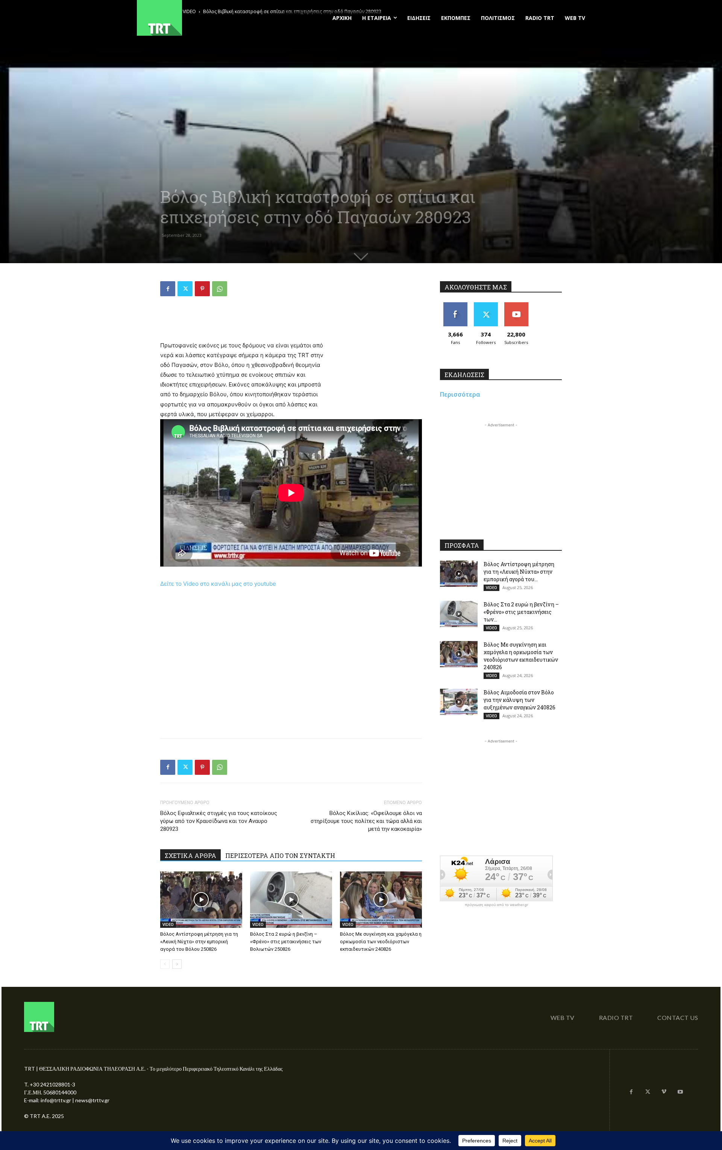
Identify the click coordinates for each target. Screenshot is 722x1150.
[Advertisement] (291, 321)
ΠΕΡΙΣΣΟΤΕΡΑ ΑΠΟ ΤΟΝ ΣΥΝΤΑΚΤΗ (280, 855)
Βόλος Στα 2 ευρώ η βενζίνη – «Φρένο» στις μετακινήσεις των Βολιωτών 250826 (285, 941)
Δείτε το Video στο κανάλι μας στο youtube (218, 583)
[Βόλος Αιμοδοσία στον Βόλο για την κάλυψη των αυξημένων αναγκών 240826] (459, 702)
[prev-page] (165, 964)
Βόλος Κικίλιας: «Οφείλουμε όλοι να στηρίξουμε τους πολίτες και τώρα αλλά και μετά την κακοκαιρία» (366, 821)
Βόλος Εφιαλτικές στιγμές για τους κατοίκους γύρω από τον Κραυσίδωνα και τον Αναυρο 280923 (218, 821)
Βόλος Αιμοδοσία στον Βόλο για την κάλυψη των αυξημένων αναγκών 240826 (519, 700)
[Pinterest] (202, 288)
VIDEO (168, 924)
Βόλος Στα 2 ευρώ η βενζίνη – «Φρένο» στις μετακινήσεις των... (521, 612)
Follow (485, 305)
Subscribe (516, 305)
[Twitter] (185, 288)
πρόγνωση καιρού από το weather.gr (496, 905)
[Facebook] (167, 288)
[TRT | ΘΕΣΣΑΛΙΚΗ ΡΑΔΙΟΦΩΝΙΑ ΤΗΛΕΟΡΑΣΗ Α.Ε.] (205, 18)
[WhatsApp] (219, 288)
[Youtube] (680, 1092)
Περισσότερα (460, 394)
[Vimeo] (664, 1092)
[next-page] (177, 964)
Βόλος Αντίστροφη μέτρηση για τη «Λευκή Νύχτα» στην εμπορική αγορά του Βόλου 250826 (199, 941)
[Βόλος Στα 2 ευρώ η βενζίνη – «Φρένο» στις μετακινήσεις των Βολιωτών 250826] (291, 899)
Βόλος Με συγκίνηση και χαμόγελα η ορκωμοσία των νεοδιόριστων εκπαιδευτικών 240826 (381, 941)
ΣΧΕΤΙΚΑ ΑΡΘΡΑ (190, 855)
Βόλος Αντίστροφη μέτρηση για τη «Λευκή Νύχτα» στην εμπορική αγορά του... (519, 572)
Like (455, 305)
